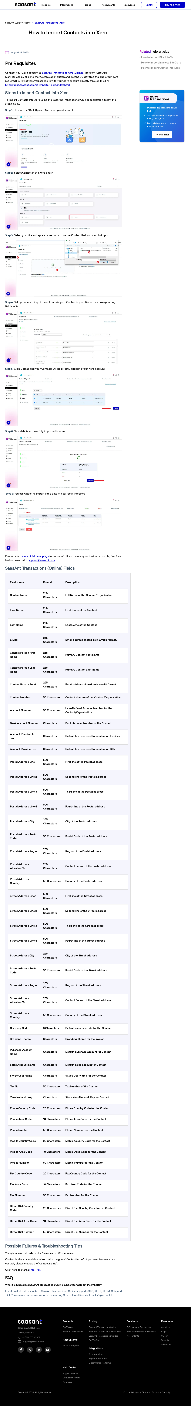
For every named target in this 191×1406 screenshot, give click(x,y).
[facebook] (21, 1350)
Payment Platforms (98, 1358)
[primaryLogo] (30, 1321)
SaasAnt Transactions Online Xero (105, 1331)
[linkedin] (39, 1350)
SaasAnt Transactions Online (102, 1327)
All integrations (96, 1354)
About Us (165, 1327)
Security (165, 1340)
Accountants (133, 1335)
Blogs (164, 1331)
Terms (145, 1392)
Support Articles (70, 1373)
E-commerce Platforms (100, 1362)
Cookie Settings (131, 1392)
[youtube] (48, 1350)
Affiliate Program (71, 1345)
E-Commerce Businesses (139, 1327)
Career (164, 1335)
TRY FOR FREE (172, 5)
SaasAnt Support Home (18, 22)
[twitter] (30, 1350)
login (149, 5)
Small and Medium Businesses (141, 1331)
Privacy (155, 1392)
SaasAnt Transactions (73, 1331)
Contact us (166, 1344)
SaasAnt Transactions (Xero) (50, 22)
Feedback (67, 1382)
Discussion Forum (71, 1377)
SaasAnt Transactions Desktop (103, 1335)
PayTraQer (68, 1327)
